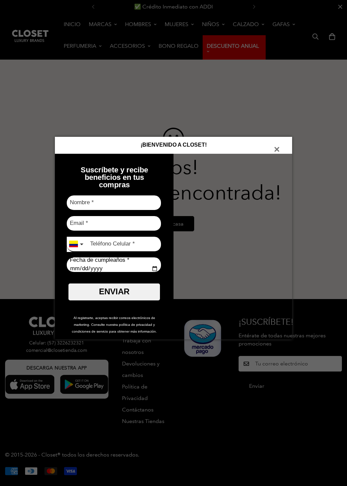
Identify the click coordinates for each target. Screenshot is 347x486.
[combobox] (77, 244)
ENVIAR (114, 291)
